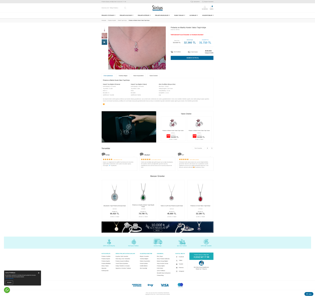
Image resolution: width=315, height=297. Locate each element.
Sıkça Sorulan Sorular (162, 263)
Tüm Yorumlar (198, 148)
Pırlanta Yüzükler (106, 256)
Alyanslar (104, 268)
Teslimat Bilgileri (144, 258)
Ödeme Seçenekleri (145, 261)
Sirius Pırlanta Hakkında (163, 258)
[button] (110, 48)
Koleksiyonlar (105, 270)
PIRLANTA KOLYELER (126, 15)
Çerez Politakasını (9, 278)
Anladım (9, 282)
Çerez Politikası (161, 270)
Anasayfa (104, 20)
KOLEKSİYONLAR (207, 15)
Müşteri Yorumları (144, 256)
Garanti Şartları (144, 263)
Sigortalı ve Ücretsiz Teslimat (123, 268)
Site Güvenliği (143, 268)
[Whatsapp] (7, 290)
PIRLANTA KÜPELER (143, 15)
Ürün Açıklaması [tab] (108, 75)
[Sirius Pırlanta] (157, 8)
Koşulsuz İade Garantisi (122, 256)
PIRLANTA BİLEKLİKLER (161, 15)
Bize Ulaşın (160, 256)
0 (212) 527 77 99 (121, 1)
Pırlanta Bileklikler (106, 263)
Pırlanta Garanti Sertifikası (122, 261)
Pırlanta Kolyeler (112, 20)
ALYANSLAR (193, 15)
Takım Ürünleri (153, 75)
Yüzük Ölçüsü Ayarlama (122, 263)
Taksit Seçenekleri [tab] (138, 75)
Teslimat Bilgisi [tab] (123, 75)
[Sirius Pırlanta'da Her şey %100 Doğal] (157, 227)
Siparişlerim (197, 1)
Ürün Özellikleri (177, 51)
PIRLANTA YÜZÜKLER (108, 15)
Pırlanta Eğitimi (161, 266)
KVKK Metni (160, 268)
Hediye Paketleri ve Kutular (123, 266)
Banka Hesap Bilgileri (162, 261)
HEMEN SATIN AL (193, 58)
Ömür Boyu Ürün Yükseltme (123, 258)
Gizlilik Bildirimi (143, 266)
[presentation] (207, 148)
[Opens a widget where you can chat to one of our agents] (308, 294)
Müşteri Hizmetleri (208, 1)
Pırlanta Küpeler (106, 261)
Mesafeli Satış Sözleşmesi (163, 273)
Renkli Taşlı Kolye (122, 20)
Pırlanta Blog (160, 275)
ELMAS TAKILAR (179, 15)
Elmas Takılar (105, 266)
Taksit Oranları (194, 52)
